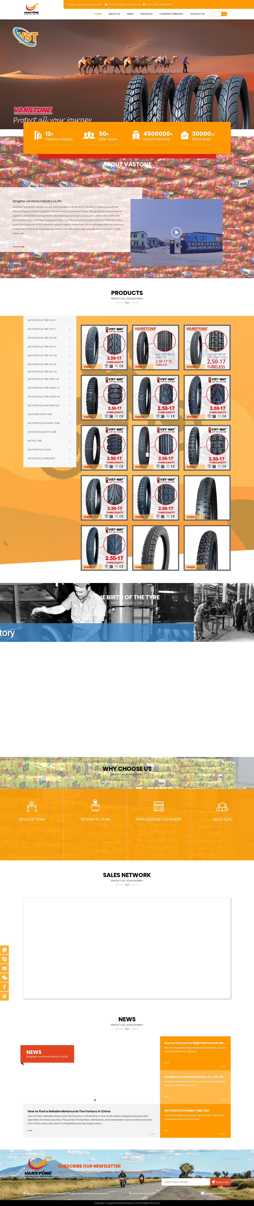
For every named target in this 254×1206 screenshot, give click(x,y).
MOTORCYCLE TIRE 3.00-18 (42, 355)
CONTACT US (197, 14)
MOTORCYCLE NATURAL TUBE (44, 423)
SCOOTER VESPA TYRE (40, 414)
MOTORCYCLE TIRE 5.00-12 (42, 371)
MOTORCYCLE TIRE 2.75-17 (42, 329)
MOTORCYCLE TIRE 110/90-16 (43, 379)
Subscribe (222, 1182)
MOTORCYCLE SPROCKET (41, 458)
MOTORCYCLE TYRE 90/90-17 (43, 388)
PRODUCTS (147, 14)
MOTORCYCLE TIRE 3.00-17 (42, 346)
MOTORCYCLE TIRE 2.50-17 (42, 320)
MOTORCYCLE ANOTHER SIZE (43, 405)
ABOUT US (114, 14)
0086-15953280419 (162, 4)
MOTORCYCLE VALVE (39, 449)
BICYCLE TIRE (35, 440)
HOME (98, 14)
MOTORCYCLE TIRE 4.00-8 (42, 364)
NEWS (130, 14)
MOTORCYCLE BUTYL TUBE (42, 432)
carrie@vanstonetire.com (128, 4)
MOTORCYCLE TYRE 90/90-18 (44, 396)
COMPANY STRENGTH (171, 14)
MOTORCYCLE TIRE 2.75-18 (42, 338)
